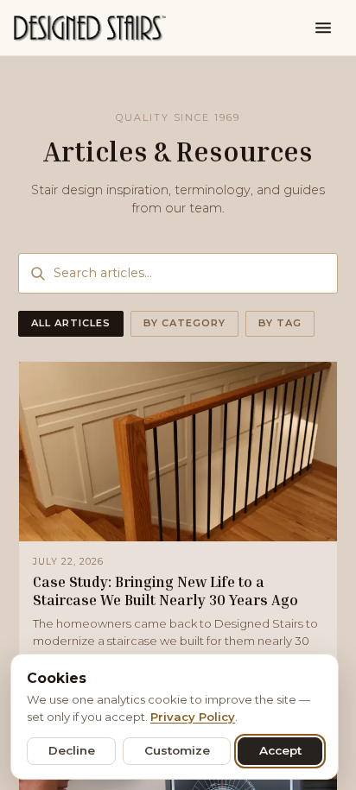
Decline (71, 750)
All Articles (71, 323)
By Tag (280, 323)
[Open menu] (323, 28)
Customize (177, 750)
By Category (184, 323)
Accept (280, 750)
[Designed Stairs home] (90, 27)
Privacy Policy (192, 717)
